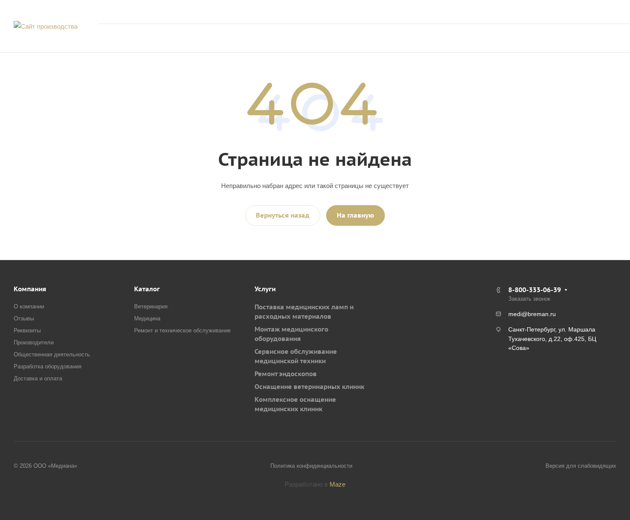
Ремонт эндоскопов (286, 374)
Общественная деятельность (52, 354)
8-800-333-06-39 (533, 12)
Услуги (265, 289)
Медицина (147, 318)
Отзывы (24, 318)
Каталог (147, 289)
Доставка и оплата (38, 378)
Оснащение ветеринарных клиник (309, 387)
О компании (29, 306)
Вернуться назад (282, 215)
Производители (34, 342)
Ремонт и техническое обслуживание (182, 330)
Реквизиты (27, 330)
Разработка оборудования (47, 366)
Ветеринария (151, 306)
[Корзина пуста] (527, 38)
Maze (337, 484)
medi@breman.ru (532, 314)
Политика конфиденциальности (311, 466)
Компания (30, 289)
